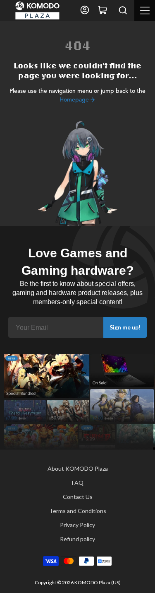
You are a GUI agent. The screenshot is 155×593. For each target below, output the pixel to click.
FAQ (77, 482)
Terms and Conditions (77, 510)
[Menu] (144, 10)
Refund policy (77, 538)
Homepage (74, 100)
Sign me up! (125, 327)
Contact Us (78, 496)
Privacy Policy (77, 524)
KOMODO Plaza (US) (97, 582)
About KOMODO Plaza (78, 468)
